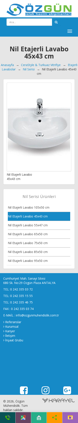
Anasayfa (7, 65)
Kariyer (10, 331)
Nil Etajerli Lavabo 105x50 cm (28, 207)
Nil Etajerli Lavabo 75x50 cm (28, 243)
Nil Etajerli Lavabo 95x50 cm (28, 261)
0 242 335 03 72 (21, 289)
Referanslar (13, 322)
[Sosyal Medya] (54, 417)
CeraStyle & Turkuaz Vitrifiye (41, 65)
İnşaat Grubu (14, 340)
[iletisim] (70, 417)
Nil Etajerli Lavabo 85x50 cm (28, 252)
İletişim (10, 336)
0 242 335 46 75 (21, 302)
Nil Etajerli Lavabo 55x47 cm (28, 225)
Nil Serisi (29, 69)
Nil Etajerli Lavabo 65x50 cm (28, 234)
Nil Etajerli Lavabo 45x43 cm (28, 216)
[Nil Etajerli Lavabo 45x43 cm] (39, 127)
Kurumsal (11, 326)
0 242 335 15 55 (21, 296)
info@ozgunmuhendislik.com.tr (37, 315)
